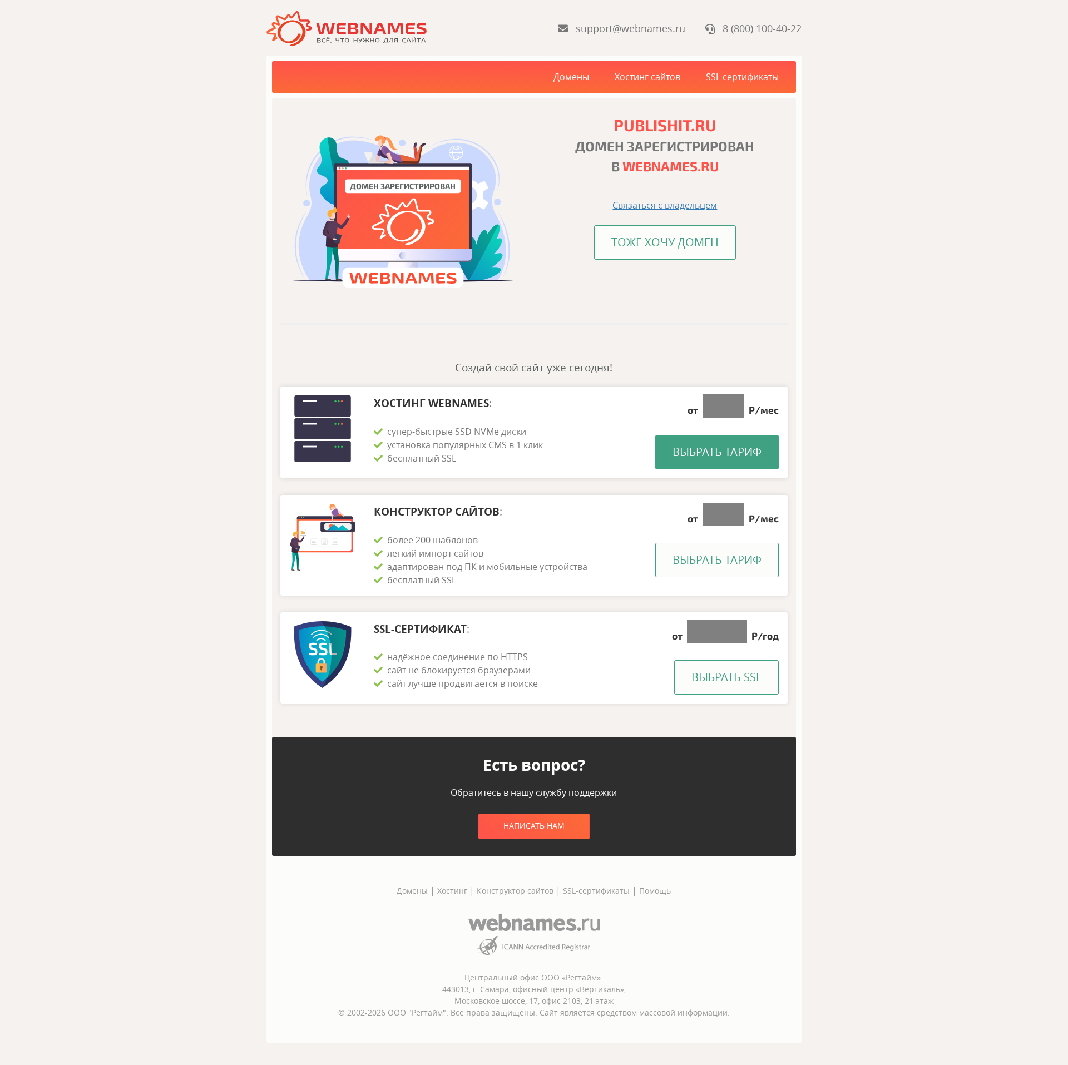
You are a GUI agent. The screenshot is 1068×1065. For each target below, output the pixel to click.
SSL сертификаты (742, 77)
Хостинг (452, 890)
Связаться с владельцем (664, 205)
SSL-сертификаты (597, 890)
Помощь (655, 890)
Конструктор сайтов (515, 890)
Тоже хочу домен (665, 242)
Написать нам (534, 825)
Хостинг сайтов (647, 77)
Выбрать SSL (726, 677)
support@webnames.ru (628, 28)
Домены (571, 77)
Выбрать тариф (717, 451)
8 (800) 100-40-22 (758, 28)
